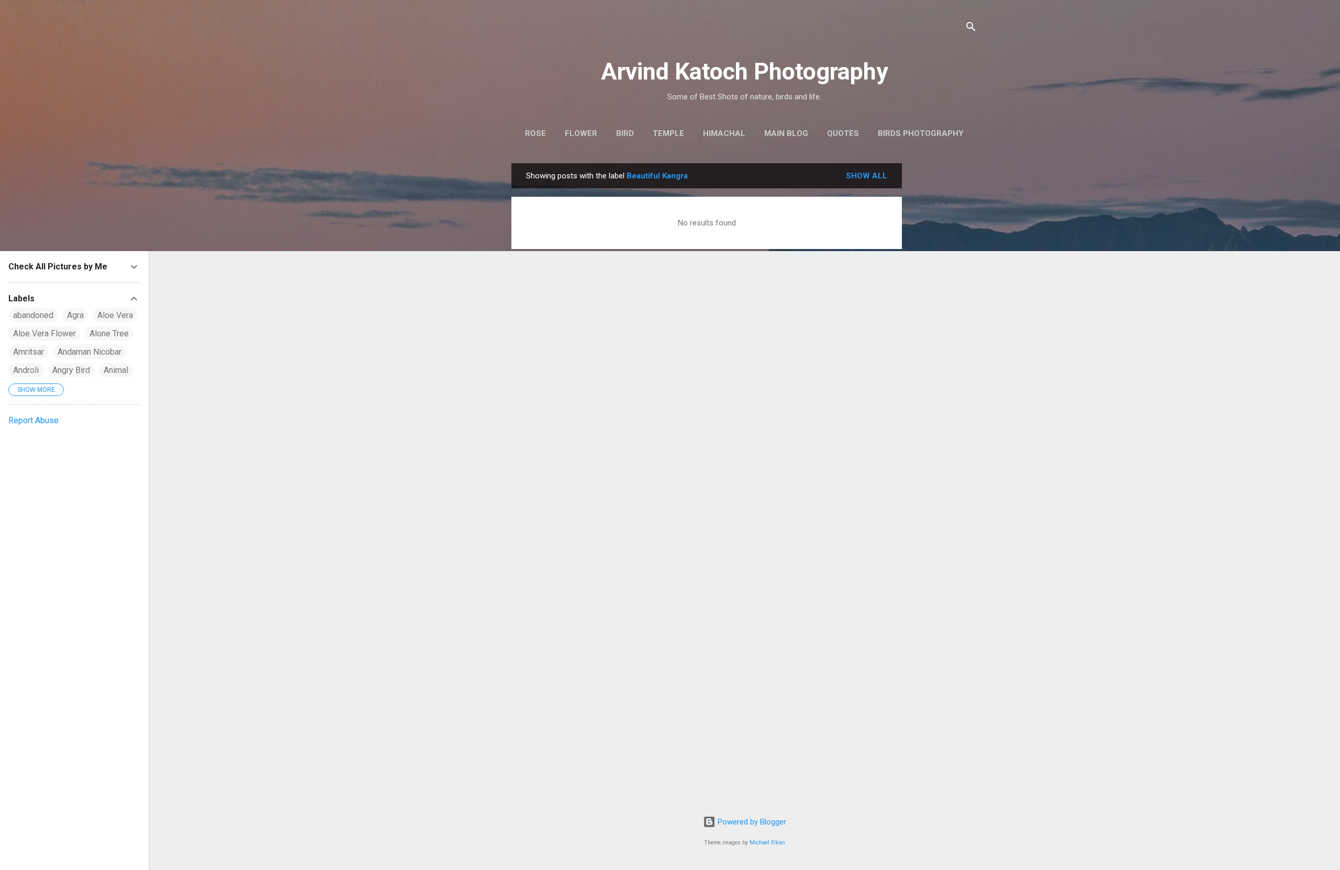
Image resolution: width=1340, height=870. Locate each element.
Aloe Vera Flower (44, 333)
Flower (581, 133)
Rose (535, 133)
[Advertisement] (943, 320)
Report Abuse (33, 420)
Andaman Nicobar (89, 352)
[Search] (971, 28)
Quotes (843, 133)
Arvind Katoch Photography (744, 71)
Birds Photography (921, 133)
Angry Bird (71, 370)
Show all (866, 175)
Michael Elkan (767, 842)
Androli (26, 370)
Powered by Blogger (751, 822)
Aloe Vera (115, 315)
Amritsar (28, 352)
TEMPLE (668, 133)
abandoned (33, 315)
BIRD (625, 133)
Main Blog (786, 133)
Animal (116, 370)
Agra (75, 315)
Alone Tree (109, 333)
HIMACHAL (724, 133)
